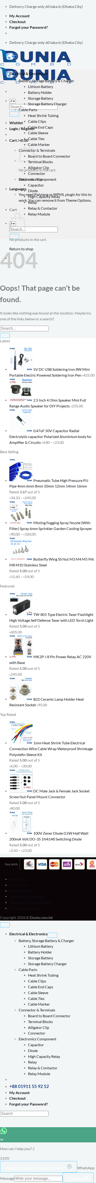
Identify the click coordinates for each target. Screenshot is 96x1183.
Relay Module (39, 214)
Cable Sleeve (38, 133)
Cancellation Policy (24, 908)
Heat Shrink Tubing (43, 115)
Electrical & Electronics (28, 73)
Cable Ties (36, 139)
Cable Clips (37, 121)
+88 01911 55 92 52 (29, 1086)
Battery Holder (40, 92)
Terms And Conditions (27, 896)
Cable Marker (39, 144)
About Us (17, 879)
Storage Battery (40, 98)
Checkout (17, 22)
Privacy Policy (20, 891)
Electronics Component (37, 179)
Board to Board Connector (49, 156)
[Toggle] (52, 935)
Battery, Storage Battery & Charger (46, 81)
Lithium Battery (40, 87)
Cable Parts (28, 110)
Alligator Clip (38, 168)
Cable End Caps (40, 127)
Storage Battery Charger (47, 104)
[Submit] (14, 114)
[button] (18, 140)
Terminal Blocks (40, 162)
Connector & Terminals (37, 150)
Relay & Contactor (42, 208)
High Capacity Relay (44, 196)
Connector (36, 173)
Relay (32, 202)
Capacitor (36, 185)
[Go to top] (5, 924)
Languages (18, 189)
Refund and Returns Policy (30, 902)
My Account (19, 16)
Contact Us (18, 885)
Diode (33, 191)
